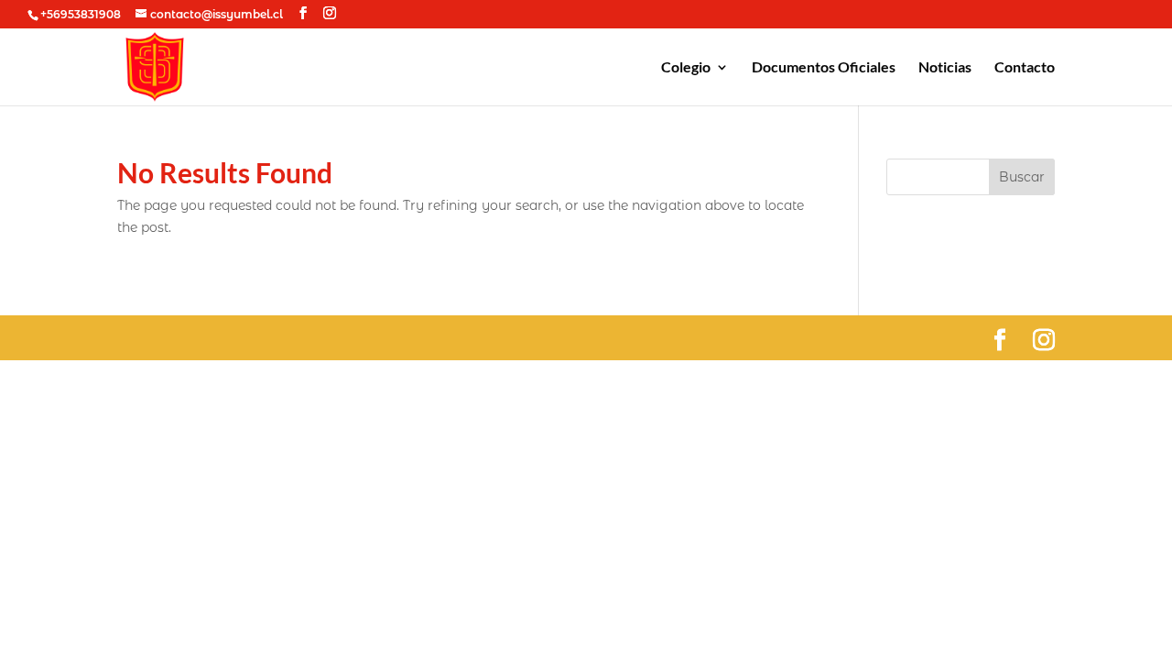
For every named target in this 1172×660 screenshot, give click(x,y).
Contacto (1024, 67)
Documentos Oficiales (823, 67)
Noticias (944, 67)
